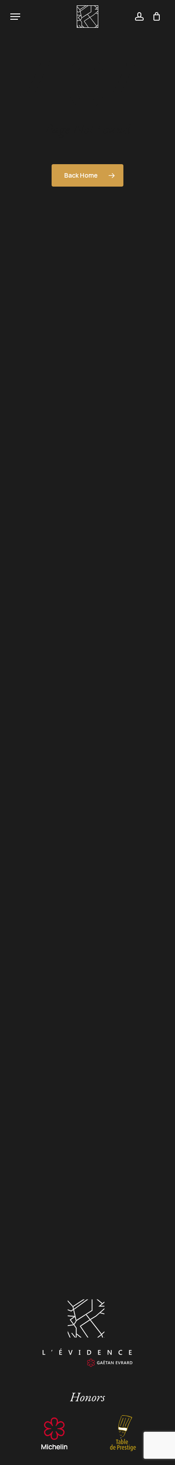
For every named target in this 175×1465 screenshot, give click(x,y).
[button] (15, 16)
